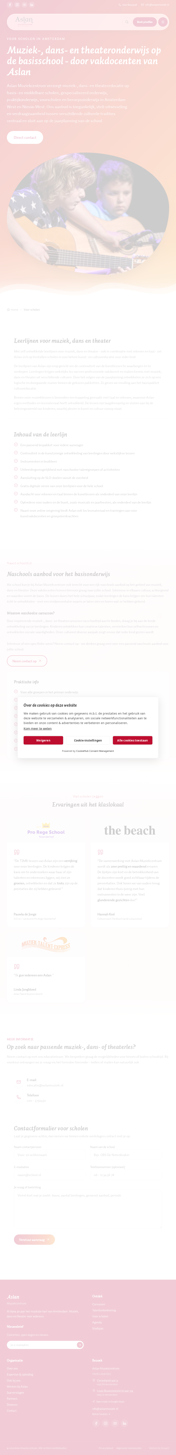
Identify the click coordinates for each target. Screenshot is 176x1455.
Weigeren (43, 740)
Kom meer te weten (38, 728)
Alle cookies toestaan (132, 740)
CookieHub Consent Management (95, 750)
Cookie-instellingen (88, 740)
